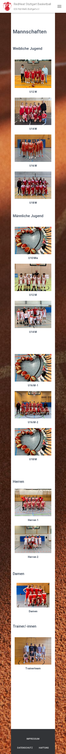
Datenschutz (25, 748)
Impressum (33, 739)
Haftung (44, 748)
